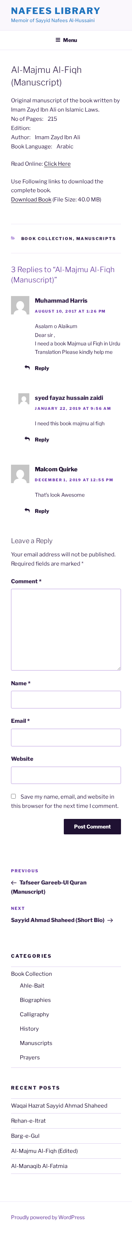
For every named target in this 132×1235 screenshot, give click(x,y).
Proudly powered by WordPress (48, 1217)
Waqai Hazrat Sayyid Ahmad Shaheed (59, 1105)
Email (20, 721)
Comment (26, 581)
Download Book (31, 199)
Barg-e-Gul (25, 1136)
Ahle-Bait (32, 985)
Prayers (30, 1057)
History (29, 1028)
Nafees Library (56, 11)
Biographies (35, 1000)
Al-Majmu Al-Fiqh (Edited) (44, 1151)
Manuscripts (96, 238)
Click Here (57, 164)
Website (22, 759)
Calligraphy (34, 1014)
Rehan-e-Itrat (28, 1121)
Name (20, 683)
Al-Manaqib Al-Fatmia (39, 1166)
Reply (42, 368)
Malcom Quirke (56, 469)
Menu (70, 40)
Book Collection (47, 238)
